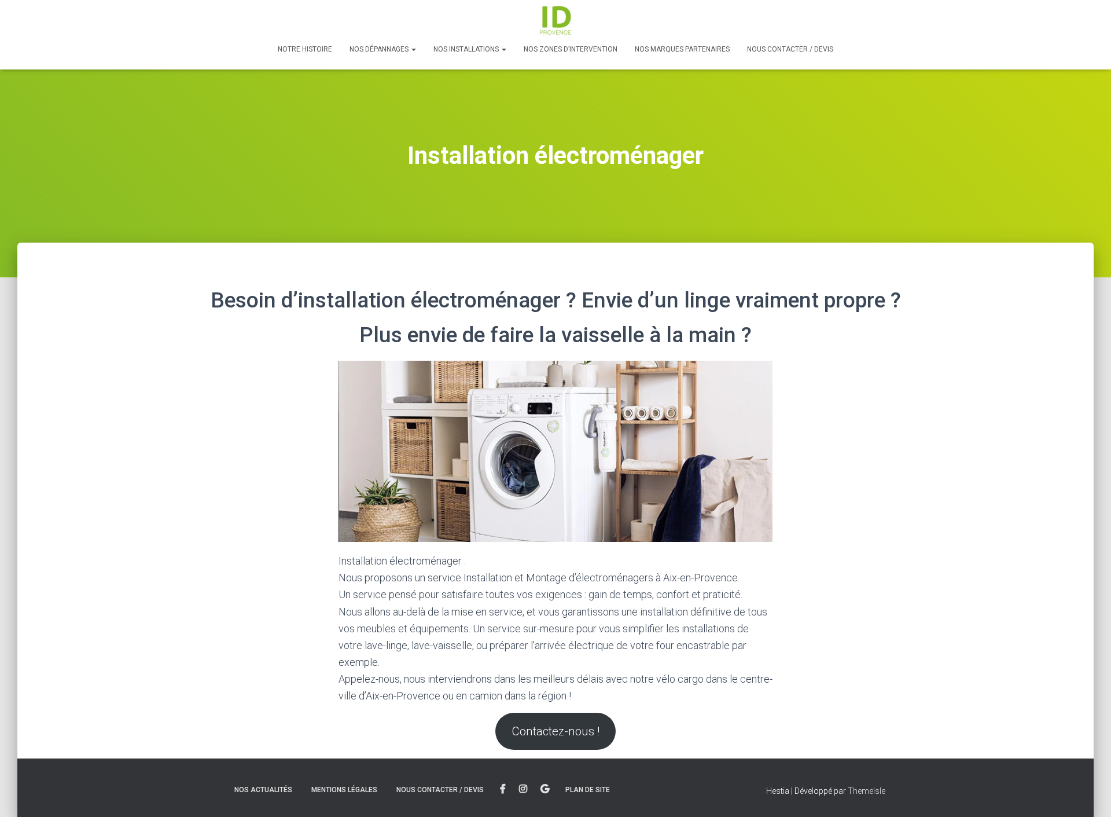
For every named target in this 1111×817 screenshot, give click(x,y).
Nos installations (467, 49)
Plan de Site (587, 790)
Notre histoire (305, 49)
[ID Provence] (555, 20)
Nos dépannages (380, 49)
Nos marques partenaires (682, 49)
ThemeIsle (866, 791)
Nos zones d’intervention (570, 49)
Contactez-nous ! (555, 731)
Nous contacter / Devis (790, 49)
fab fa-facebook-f (503, 789)
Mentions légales (344, 790)
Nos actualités (263, 790)
